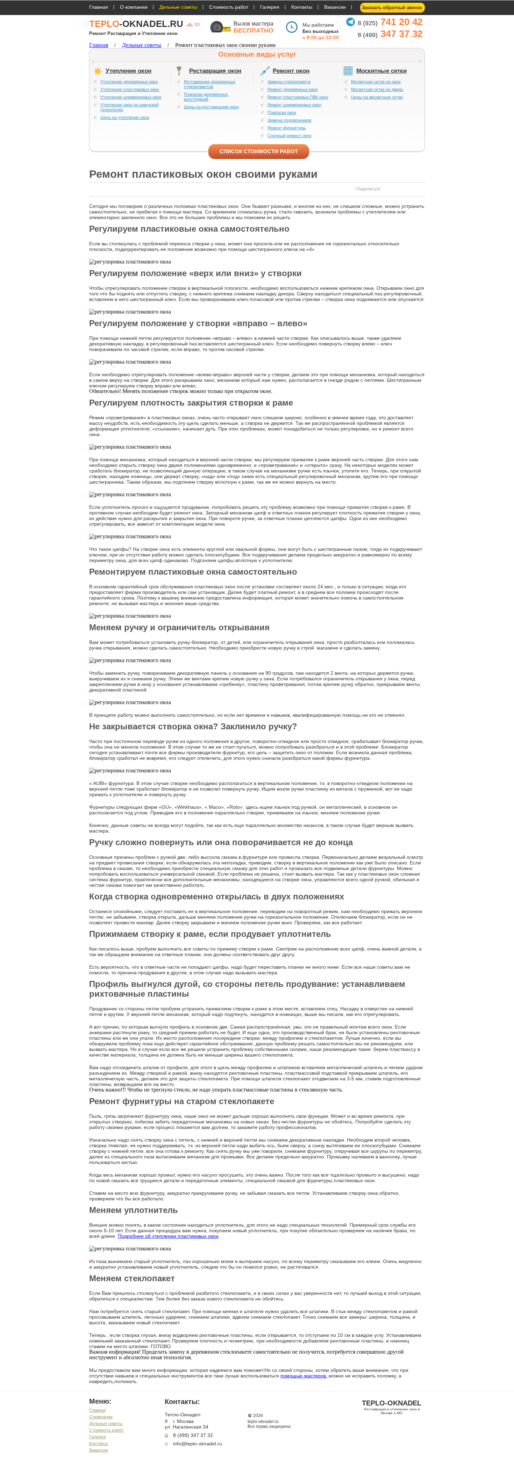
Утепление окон (128, 71)
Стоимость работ (228, 7)
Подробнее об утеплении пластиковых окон (168, 1236)
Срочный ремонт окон (289, 135)
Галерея (269, 7)
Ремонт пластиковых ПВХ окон (297, 97)
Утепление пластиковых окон (129, 89)
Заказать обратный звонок (392, 7)
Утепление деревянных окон (129, 81)
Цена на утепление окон (124, 117)
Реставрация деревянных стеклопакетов (209, 84)
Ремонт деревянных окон (292, 89)
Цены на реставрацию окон (211, 107)
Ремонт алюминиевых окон (294, 105)
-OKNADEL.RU (136, 24)
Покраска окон (281, 112)
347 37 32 (390, 34)
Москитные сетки (381, 71)
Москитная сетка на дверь (377, 89)
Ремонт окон (291, 71)
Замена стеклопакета (288, 81)
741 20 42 (390, 22)
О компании (134, 7)
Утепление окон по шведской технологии (129, 107)
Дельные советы (178, 7)
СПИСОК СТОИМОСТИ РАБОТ (259, 151)
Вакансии (335, 7)
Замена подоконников (289, 120)
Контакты (301, 7)
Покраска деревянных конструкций (206, 97)
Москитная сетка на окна (376, 81)
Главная (98, 7)
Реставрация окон (215, 71)
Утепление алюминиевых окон (131, 97)
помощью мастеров (303, 1376)
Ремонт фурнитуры (286, 128)
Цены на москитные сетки (377, 97)
